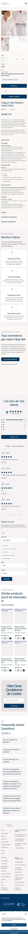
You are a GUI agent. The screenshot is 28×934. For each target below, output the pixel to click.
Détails (3, 212)
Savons (3, 853)
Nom (2, 562)
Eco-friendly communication (18, 868)
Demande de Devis (19, 885)
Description (5, 140)
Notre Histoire (4, 860)
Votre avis (4, 536)
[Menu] (26, 3)
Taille (2, 55)
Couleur (3, 64)
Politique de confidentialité (4, 888)
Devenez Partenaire (20, 882)
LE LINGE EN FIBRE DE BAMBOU (20, 831)
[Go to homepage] (14, 825)
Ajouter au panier (14, 96)
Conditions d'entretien (9, 217)
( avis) (12, 109)
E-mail (3, 570)
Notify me (14, 86)
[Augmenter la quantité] (9, 91)
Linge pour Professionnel (18, 888)
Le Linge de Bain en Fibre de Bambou (20, 839)
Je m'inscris (14, 706)
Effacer (2, 69)
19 (19, 514)
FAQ (2, 882)
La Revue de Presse (6, 873)
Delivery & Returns (5, 876)
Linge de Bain (4, 833)
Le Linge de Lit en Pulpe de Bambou (21, 844)
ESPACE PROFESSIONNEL (19, 858)
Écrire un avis (14, 437)
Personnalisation (19, 862)
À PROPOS (3, 857)
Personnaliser (14, 929)
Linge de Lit (4, 839)
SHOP (2, 830)
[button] (26, 914)
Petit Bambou (4, 847)
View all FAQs (5, 733)
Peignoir (3, 836)
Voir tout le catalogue (7, 605)
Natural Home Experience (4, 867)
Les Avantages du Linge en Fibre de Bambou (21, 835)
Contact (3, 879)
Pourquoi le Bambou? (8, 222)
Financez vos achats (20, 864)
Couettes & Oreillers (6, 844)
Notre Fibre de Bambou (10, 359)
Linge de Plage (5, 842)
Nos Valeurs (4, 863)
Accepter (14, 925)
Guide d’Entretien (19, 848)
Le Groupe (3, 871)
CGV (2, 885)
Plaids (2, 850)
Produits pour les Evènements (19, 878)
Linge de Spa (18, 872)
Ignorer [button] (16, 933)
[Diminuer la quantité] (3, 91)
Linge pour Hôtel (19, 875)
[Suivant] (25, 44)
